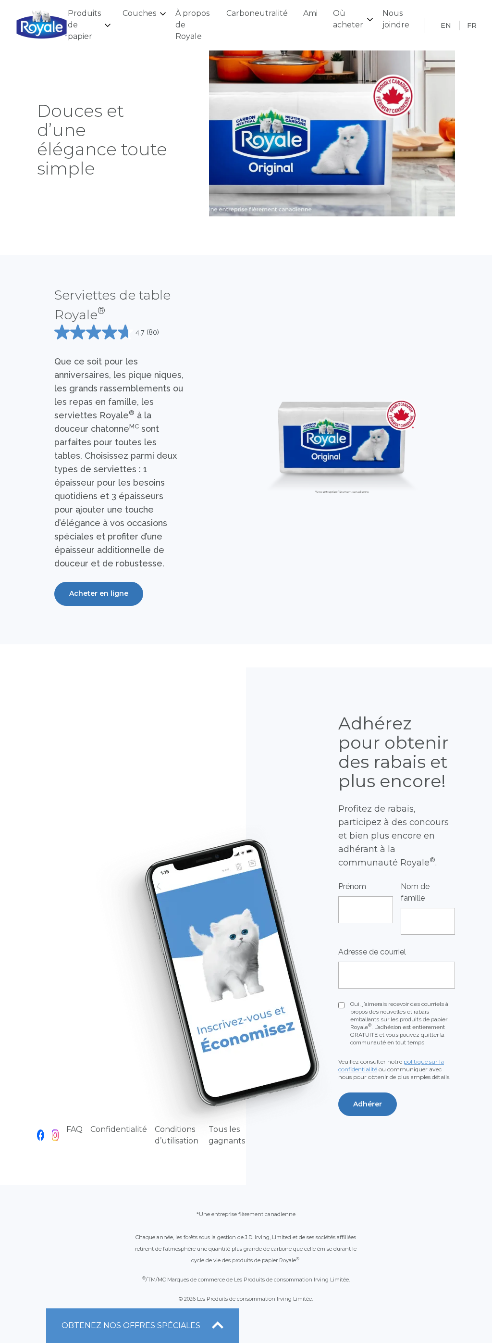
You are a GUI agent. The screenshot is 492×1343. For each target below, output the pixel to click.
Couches (139, 13)
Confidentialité (118, 1129)
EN (446, 25)
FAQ (74, 1129)
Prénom (352, 886)
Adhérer (367, 1104)
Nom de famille (415, 892)
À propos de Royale (192, 25)
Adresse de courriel (372, 951)
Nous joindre (395, 19)
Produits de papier (84, 25)
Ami (310, 13)
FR (472, 25)
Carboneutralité (257, 13)
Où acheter (348, 19)
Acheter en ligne (98, 593)
